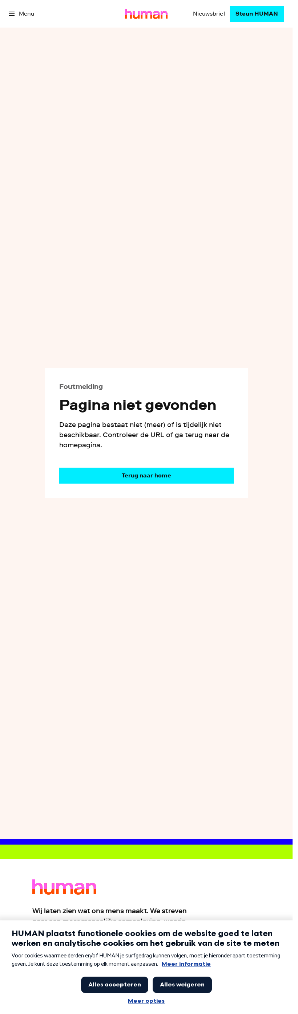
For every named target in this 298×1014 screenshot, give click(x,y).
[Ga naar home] (146, 14)
